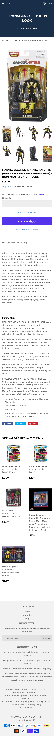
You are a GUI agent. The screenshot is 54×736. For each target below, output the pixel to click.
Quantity (6, 198)
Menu (8, 3)
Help (27, 618)
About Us (27, 615)
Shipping (6, 187)
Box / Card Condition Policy (26, 692)
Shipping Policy (33, 704)
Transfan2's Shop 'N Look (27, 18)
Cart (49, 3)
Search (27, 611)
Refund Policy (17, 704)
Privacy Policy (43, 701)
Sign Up (46, 638)
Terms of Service (26, 707)
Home (5, 40)
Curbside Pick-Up (38, 689)
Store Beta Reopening (16, 689)
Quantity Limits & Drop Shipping (18, 701)
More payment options (27, 229)
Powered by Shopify (26, 720)
